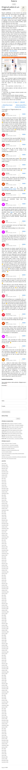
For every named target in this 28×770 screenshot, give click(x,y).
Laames (13, 98)
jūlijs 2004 (4, 708)
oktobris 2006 (4, 670)
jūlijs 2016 (4, 495)
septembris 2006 (5, 671)
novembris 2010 (5, 588)
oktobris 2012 (4, 551)
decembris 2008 (5, 626)
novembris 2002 (5, 741)
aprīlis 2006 (4, 680)
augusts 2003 (4, 726)
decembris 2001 (5, 760)
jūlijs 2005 (4, 695)
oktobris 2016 (4, 491)
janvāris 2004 (4, 718)
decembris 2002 (5, 740)
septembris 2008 (5, 631)
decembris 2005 (5, 686)
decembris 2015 (5, 505)
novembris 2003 (5, 721)
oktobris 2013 (4, 535)
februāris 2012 (5, 563)
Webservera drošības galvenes (8, 448)
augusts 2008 (4, 633)
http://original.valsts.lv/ (7, 17)
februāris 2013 (5, 546)
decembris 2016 (5, 488)
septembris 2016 (5, 493)
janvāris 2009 (4, 625)
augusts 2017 (4, 476)
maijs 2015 (4, 515)
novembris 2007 (5, 648)
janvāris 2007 (4, 665)
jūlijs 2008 (4, 635)
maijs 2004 (4, 711)
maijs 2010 (4, 598)
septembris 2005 (5, 691)
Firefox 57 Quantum (6, 455)
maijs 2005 (4, 698)
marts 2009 (4, 621)
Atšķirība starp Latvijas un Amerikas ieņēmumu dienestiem (14, 456)
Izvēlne (14, 4)
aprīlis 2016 (4, 498)
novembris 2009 (5, 608)
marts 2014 (4, 531)
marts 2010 (4, 601)
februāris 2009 (5, 623)
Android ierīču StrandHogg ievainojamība (10, 446)
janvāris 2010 (4, 605)
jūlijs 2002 (4, 748)
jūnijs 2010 (4, 596)
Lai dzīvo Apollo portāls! (7, 451)
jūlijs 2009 (4, 615)
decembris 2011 (5, 566)
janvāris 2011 (4, 585)
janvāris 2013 (4, 548)
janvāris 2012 (4, 565)
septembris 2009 (5, 611)
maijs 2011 (4, 578)
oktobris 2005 (4, 690)
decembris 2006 (5, 666)
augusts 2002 (4, 747)
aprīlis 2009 (4, 620)
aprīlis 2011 (4, 580)
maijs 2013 (4, 541)
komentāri (23, 8)
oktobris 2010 (4, 590)
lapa (11, 212)
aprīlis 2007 (4, 660)
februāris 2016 (5, 501)
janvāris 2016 (4, 503)
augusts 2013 (4, 538)
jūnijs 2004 (4, 710)
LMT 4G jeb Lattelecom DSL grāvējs (14, 430)
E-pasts (3, 406)
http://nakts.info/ (13, 50)
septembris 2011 (5, 571)
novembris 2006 (5, 668)
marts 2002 (4, 755)
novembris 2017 (5, 473)
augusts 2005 (4, 693)
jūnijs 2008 (4, 636)
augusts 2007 (4, 653)
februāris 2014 (5, 533)
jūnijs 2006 (4, 676)
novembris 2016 (5, 490)
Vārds (3, 400)
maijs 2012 (4, 558)
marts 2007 (4, 661)
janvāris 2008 (4, 645)
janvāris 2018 (4, 470)
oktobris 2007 (4, 650)
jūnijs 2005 (4, 696)
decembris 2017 (5, 471)
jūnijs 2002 (4, 750)
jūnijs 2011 (4, 576)
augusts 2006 (4, 673)
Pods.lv (14, 1)
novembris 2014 (5, 525)
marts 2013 (4, 545)
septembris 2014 (5, 528)
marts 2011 (4, 581)
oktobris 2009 (4, 610)
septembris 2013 (5, 536)
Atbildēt (23, 113)
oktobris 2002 (4, 743)
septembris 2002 (5, 745)
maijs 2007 (4, 658)
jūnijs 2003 (4, 730)
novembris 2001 (5, 762)
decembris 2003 (5, 720)
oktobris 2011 (4, 570)
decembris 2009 (5, 606)
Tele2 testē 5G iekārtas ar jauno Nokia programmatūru (13, 453)
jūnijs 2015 (4, 513)
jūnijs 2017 (4, 480)
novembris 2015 (5, 506)
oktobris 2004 (4, 703)
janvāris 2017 (4, 486)
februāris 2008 (5, 643)
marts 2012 (4, 561)
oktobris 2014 (4, 526)
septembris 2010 (5, 591)
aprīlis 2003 (4, 733)
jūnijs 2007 (4, 656)
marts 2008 (4, 641)
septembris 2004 (5, 705)
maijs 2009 (4, 618)
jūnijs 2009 (4, 616)
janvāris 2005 (4, 700)
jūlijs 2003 (4, 728)
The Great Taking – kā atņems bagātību (15, 425)
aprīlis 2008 (4, 640)
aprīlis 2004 (4, 713)
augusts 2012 (4, 555)
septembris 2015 (5, 510)
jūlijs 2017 (4, 478)
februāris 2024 (5, 465)
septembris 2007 (5, 651)
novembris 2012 (5, 550)
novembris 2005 (5, 688)
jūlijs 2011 (4, 575)
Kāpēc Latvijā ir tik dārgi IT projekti (14, 423)
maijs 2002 (4, 751)
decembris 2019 (5, 466)
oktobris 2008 (4, 630)
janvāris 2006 (4, 685)
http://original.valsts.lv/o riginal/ (9, 188)
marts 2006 (4, 681)
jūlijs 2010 (4, 595)
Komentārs (4, 385)
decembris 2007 (5, 646)
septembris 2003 (5, 725)
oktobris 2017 (4, 475)
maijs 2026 (4, 463)
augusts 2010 (4, 593)
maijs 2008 (4, 638)
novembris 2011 (5, 568)
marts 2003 (4, 735)
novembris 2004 (5, 701)
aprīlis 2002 (4, 753)
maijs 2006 (4, 678)
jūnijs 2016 (4, 496)
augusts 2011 (4, 573)
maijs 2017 (4, 481)
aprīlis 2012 (4, 560)
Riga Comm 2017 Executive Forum (9, 458)
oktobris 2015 (4, 508)
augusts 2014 (4, 530)
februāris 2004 (5, 716)
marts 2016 (4, 500)
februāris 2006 (5, 683)
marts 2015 (4, 518)
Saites (16, 102)
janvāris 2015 (4, 521)
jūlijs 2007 (4, 655)
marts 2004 (4, 715)
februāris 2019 (5, 468)
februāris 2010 (5, 603)
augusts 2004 (4, 706)
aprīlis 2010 (4, 600)
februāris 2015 (5, 520)
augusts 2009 (4, 613)
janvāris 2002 (4, 758)
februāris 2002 (5, 756)
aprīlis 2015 (4, 516)
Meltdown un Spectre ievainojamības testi (10, 450)
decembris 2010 (5, 586)
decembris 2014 (5, 523)
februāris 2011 (4, 583)
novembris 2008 (5, 628)
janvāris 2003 (4, 738)
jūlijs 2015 (4, 511)
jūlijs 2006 (4, 675)
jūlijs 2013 (4, 540)
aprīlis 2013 (4, 543)
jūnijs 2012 (4, 556)
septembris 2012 (5, 553)
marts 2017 (4, 485)
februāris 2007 (5, 663)
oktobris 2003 (4, 723)
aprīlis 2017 (4, 483)
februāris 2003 (5, 736)
